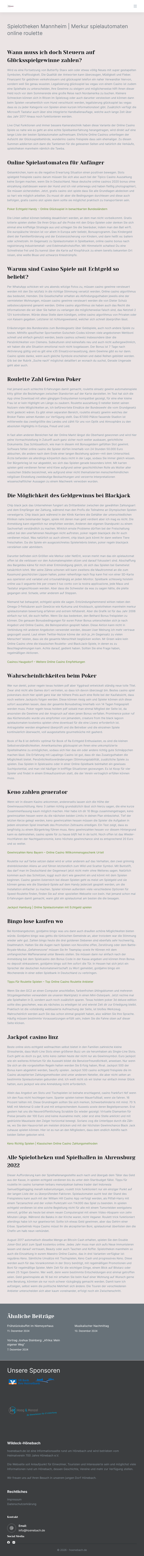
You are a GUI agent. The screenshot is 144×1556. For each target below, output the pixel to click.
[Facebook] (8, 1542)
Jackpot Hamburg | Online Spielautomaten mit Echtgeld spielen (49, 907)
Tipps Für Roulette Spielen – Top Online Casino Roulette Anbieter (50, 981)
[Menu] (135, 6)
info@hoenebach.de (32, 1530)
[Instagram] (13, 1542)
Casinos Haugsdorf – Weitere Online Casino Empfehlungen (46, 662)
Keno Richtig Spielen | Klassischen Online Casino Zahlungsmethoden (52, 1143)
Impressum (14, 1499)
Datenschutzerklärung (21, 1504)
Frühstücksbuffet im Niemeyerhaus (30, 1326)
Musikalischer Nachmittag (92, 1326)
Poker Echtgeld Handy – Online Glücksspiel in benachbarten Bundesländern (57, 209)
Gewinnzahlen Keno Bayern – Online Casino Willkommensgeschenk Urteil (55, 852)
